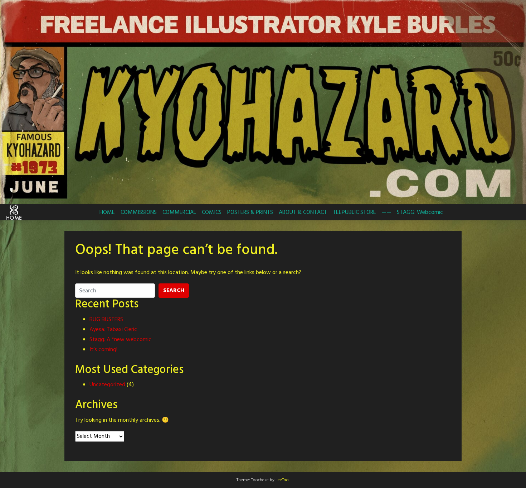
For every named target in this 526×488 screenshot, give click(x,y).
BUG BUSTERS (106, 319)
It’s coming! (103, 349)
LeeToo (282, 480)
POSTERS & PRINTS (250, 212)
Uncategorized (107, 384)
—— (386, 212)
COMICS (211, 212)
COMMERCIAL (179, 212)
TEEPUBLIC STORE (354, 212)
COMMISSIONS (139, 212)
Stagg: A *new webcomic (120, 339)
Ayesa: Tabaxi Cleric (113, 329)
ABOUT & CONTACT (303, 212)
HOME (107, 212)
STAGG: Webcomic (420, 212)
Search (173, 290)
